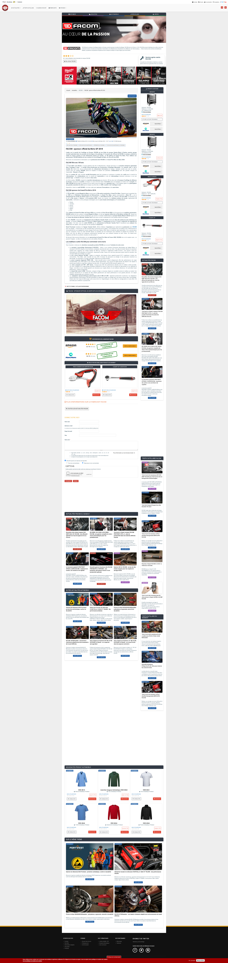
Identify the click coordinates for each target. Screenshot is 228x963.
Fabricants (53, 8)
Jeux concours (102, 944)
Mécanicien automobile (72, 145)
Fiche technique (147, 112)
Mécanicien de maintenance (85, 145)
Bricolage (135, 14)
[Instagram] (224, 2)
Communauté (85, 944)
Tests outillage (29, 8)
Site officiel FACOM (70, 61)
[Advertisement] (101, 498)
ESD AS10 (81, 790)
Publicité (67, 948)
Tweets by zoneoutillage (138, 941)
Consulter (71, 394)
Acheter (97, 394)
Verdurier (119, 943)
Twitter (141, 950)
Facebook (135, 950)
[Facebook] (221, 2)
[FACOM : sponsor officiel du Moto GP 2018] (101, 314)
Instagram (148, 950)
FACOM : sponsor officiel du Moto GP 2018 (95, 90)
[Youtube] (226, 2)
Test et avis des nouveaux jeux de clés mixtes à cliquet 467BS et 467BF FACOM (152, 597)
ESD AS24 (114, 823)
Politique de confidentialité (114, 957)
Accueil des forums (86, 941)
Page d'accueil (68, 431)
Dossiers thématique (104, 943)
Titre (66, 435)
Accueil (68, 90)
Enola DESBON (71, 141)
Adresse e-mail (68, 426)
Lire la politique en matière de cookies (32, 961)
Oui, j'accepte (192, 960)
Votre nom (67, 421)
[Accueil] (5, 8)
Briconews (119, 941)
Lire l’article (77, 549)
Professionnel (85, 943)
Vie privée (67, 946)
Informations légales (69, 944)
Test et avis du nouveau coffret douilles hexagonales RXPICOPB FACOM (151, 535)
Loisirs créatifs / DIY (104, 941)
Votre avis (67, 439)
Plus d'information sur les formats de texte (123, 453)
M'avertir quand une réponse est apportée (77, 460)
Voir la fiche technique (150, 119)
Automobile (115, 14)
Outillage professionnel (82, 286)
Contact (66, 941)
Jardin (156, 14)
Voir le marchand (129, 346)
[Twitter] (222, 2)
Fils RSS (67, 943)
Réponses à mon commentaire (91, 463)
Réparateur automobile (99, 145)
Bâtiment (73, 14)
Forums (62, 8)
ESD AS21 (146, 790)
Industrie (93, 14)
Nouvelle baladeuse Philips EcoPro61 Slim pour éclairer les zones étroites (152, 666)
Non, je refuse (200, 960)
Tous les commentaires (74, 463)
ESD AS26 (146, 823)
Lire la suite (152, 295)
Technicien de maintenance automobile (116, 145)
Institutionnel (71, 286)
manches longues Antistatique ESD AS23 (114, 790)
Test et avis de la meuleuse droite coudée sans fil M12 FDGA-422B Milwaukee (151, 636)
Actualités (16, 8)
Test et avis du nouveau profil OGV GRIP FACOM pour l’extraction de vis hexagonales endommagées (152, 476)
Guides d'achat (41, 8)
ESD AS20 (81, 823)
